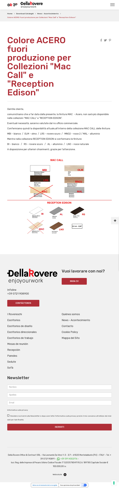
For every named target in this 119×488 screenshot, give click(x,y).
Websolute (58, 474)
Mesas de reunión (17, 344)
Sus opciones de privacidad (70, 485)
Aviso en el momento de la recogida (45, 485)
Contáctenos (23, 303)
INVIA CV (74, 281)
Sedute (11, 361)
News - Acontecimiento (48, 14)
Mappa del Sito (71, 338)
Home (9, 14)
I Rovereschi (14, 314)
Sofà (10, 367)
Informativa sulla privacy (17, 410)
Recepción (13, 349)
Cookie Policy (70, 332)
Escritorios (13, 320)
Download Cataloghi (25, 14)
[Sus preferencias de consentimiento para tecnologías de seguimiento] (114, 483)
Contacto (67, 326)
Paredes (12, 355)
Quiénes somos (71, 314)
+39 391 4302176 (69, 459)
